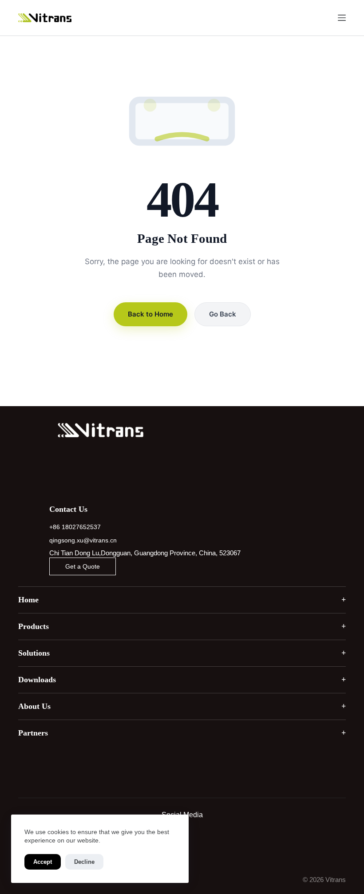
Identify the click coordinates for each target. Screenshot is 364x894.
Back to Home (150, 314)
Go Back (222, 314)
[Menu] (342, 18)
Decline (84, 861)
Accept (42, 861)
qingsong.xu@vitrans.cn (83, 540)
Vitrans (335, 879)
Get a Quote (82, 566)
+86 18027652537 (75, 526)
